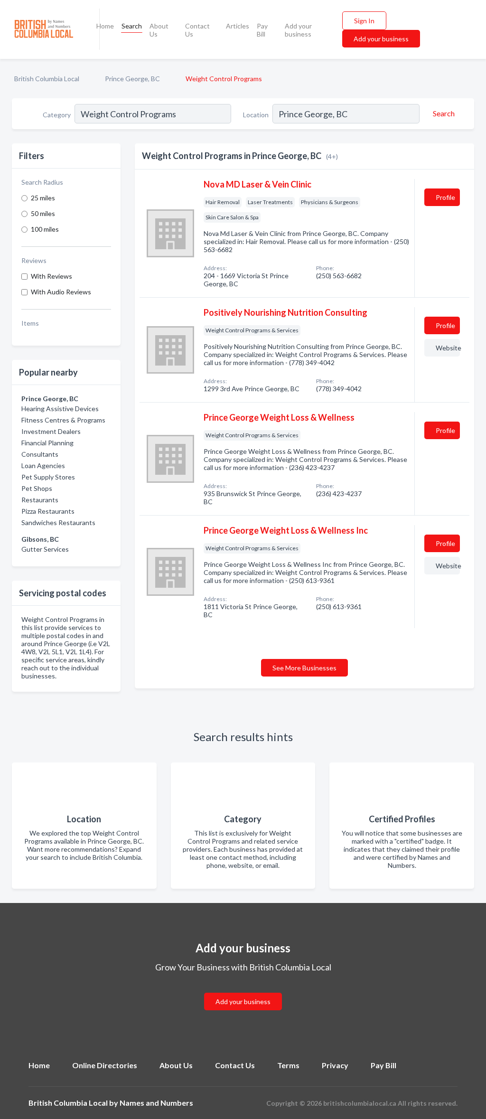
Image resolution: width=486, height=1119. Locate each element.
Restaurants (39, 500)
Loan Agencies (43, 465)
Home (105, 26)
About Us (159, 30)
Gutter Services (45, 549)
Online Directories (104, 1065)
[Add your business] (243, 990)
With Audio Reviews (61, 292)
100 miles (45, 229)
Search (132, 26)
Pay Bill (262, 30)
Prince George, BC (132, 79)
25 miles (43, 198)
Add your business (298, 30)
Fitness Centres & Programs (63, 420)
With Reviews (51, 276)
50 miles (43, 213)
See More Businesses (304, 668)
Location (256, 115)
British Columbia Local (46, 79)
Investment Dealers (51, 431)
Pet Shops (36, 488)
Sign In (364, 21)
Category (57, 115)
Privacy (335, 1065)
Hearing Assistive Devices (60, 408)
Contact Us (197, 30)
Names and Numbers (156, 1102)
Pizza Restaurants (48, 511)
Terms (288, 1065)
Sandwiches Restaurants (58, 522)
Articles (237, 26)
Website (448, 348)
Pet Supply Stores (48, 477)
